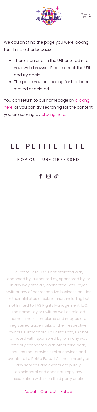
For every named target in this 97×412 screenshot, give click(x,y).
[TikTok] (56, 176)
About (30, 391)
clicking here (53, 114)
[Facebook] (40, 176)
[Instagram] (48, 176)
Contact (48, 391)
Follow (67, 391)
